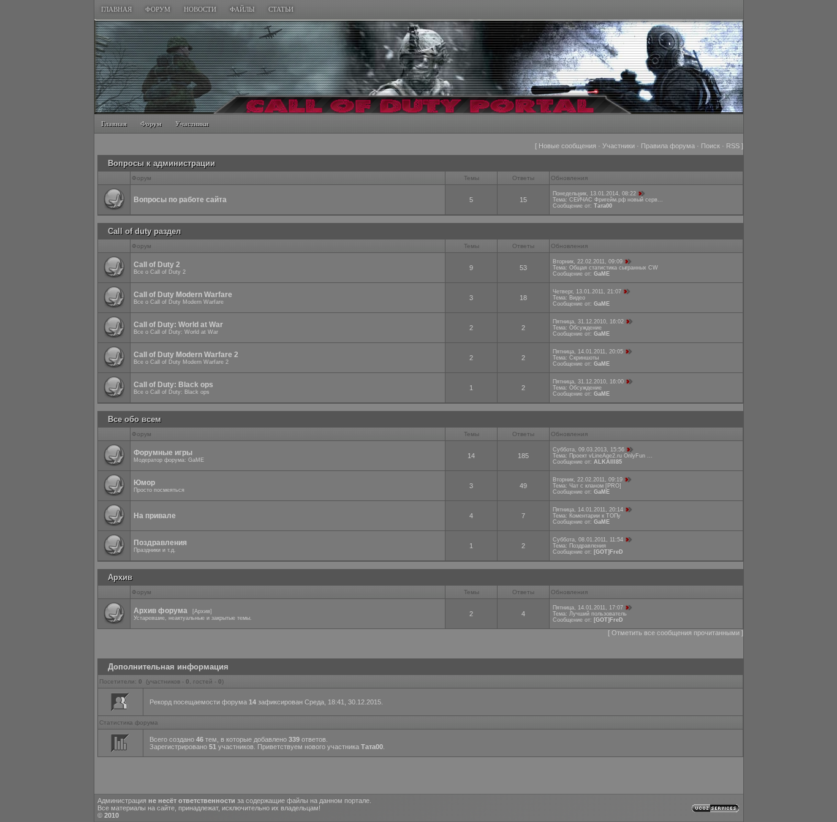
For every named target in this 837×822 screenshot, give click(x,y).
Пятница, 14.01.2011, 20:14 (588, 510)
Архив (120, 577)
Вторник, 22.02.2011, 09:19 (588, 480)
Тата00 (603, 206)
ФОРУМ (157, 9)
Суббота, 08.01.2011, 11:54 (588, 540)
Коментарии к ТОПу (595, 516)
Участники (618, 145)
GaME (602, 274)
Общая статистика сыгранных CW (613, 268)
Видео (577, 298)
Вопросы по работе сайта (180, 199)
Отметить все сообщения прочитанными (676, 632)
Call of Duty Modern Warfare (183, 294)
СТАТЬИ (281, 9)
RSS (733, 145)
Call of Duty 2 (157, 264)
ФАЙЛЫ (242, 9)
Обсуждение (585, 328)
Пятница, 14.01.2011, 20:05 (588, 352)
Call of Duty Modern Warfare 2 (186, 354)
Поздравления (160, 542)
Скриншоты (584, 358)
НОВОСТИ (200, 9)
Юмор (144, 482)
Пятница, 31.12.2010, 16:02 (588, 322)
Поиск (710, 145)
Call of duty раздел (144, 231)
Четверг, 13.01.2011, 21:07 (587, 291)
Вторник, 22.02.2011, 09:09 (588, 261)
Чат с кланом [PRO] (595, 486)
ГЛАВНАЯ (116, 9)
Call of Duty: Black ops (173, 384)
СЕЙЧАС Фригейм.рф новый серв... (616, 200)
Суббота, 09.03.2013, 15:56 (588, 450)
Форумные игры (163, 452)
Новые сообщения (567, 145)
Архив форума (160, 610)
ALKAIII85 (608, 462)
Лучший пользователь (598, 614)
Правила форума (668, 145)
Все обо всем (134, 419)
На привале (155, 515)
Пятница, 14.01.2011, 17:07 (588, 608)
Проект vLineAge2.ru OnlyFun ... (611, 456)
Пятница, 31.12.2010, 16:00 (588, 382)
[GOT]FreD (608, 552)
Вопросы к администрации (161, 163)
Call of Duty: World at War (178, 324)
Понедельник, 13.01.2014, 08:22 (594, 193)
